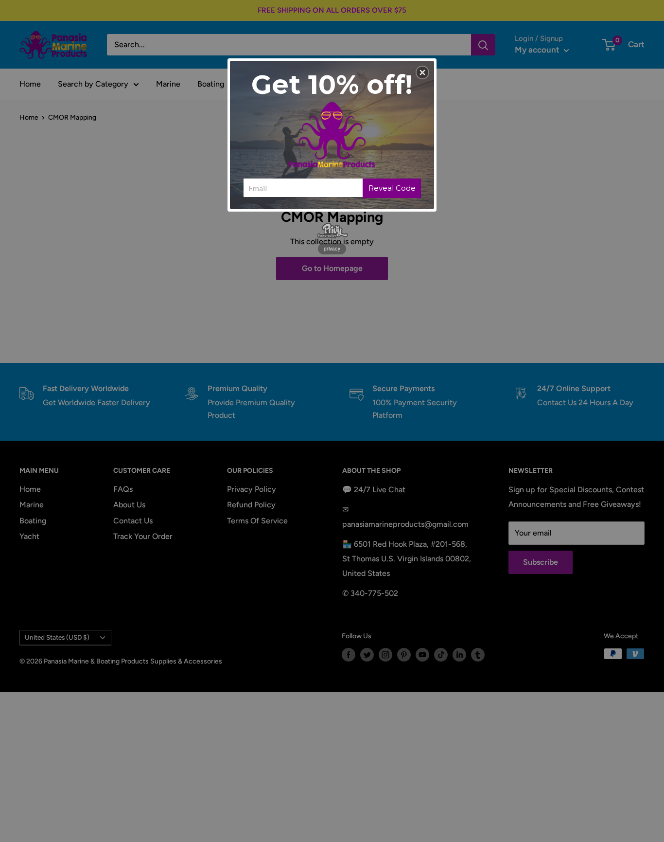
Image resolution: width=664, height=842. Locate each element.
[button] (422, 72)
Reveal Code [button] (392, 188)
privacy (332, 248)
